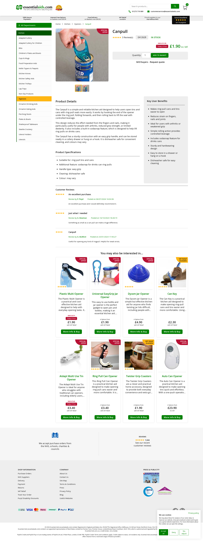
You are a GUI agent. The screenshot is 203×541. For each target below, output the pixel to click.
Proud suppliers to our (152, 18)
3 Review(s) (127, 37)
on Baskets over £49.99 (93, 18)
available (122, 18)
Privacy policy (193, 513)
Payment (21, 484)
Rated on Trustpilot (180, 20)
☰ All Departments (26, 25)
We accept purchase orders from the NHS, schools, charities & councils (55, 446)
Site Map (63, 480)
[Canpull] (78, 88)
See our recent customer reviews (142, 444)
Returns (21, 487)
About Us (63, 473)
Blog (61, 495)
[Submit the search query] (175, 6)
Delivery (21, 480)
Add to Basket (159, 55)
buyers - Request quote (150, 62)
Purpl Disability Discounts (28, 498)
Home (58, 24)
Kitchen (67, 24)
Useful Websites (66, 498)
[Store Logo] (34, 8)
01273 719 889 (137, 11)
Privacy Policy (65, 491)
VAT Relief (22, 491)
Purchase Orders (24, 473)
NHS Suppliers (23, 477)
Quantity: (136, 55)
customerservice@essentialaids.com (165, 11)
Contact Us (64, 477)
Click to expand (82, 77)
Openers (77, 24)
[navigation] (34, 25)
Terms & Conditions (68, 484)
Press (62, 487)
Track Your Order (24, 495)
